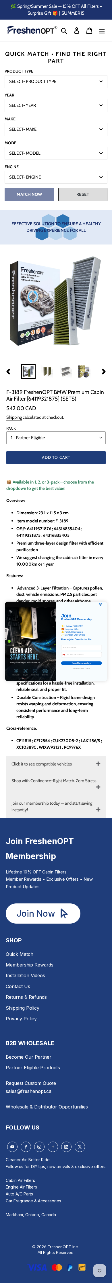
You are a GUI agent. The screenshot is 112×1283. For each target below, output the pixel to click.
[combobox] (65, 654)
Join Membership (81, 663)
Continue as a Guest (81, 669)
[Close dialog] (100, 604)
